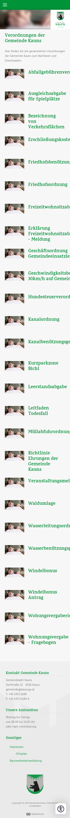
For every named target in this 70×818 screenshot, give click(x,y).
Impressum (16, 747)
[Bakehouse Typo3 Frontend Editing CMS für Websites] (35, 815)
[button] (35, 5)
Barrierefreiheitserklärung (26, 761)
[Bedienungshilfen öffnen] (60, 808)
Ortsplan (21, 754)
